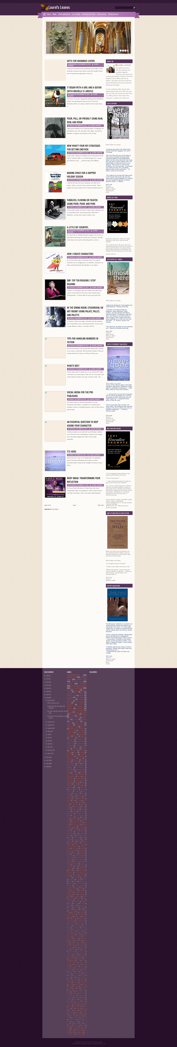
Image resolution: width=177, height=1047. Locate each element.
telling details (74, 818)
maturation (69, 887)
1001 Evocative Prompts (75, 710)
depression (69, 806)
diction (83, 837)
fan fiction (70, 984)
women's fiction (71, 914)
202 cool (83, 772)
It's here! (71, 451)
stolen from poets (82, 905)
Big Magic (74, 918)
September (50, 728)
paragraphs (69, 894)
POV (81, 940)
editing (81, 699)
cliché (80, 758)
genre (68, 807)
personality (77, 1012)
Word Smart (82, 947)
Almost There (83, 787)
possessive (79, 1015)
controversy (71, 971)
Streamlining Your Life (72, 863)
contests (69, 708)
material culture (70, 1002)
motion (70, 1006)
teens (68, 853)
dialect (68, 795)
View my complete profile (117, 98)
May (49, 740)
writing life (71, 677)
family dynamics (81, 795)
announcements (80, 951)
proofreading (70, 813)
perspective (75, 848)
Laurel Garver (124, 65)
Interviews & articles (88, 14)
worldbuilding (75, 772)
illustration (75, 993)
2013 (47, 697)
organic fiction (80, 892)
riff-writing (82, 848)
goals (78, 763)
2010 (47, 763)
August (49, 731)
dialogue (84, 719)
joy (78, 842)
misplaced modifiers (71, 888)
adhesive (75, 864)
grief (83, 763)
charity (75, 868)
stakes (74, 905)
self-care (83, 727)
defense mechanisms (76, 973)
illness (68, 993)
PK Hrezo (71, 940)
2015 (47, 691)
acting (79, 949)
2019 (47, 678)
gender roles (77, 990)
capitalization (70, 833)
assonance (81, 866)
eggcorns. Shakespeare (81, 977)
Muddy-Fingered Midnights (77, 728)
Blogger (100, 1042)
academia (73, 949)
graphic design (75, 807)
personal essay (70, 1012)
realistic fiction (75, 1021)
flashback (69, 988)
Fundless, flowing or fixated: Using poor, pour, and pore (82, 201)
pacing (68, 761)
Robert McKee (74, 804)
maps (83, 1001)
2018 (47, 682)
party (75, 894)
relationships (81, 798)
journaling (69, 767)
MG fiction (78, 934)
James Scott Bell (76, 824)
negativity (78, 1008)
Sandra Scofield (78, 942)
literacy (75, 999)
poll (67, 1015)
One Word (76, 938)
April (49, 743)
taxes (68, 818)
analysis (82, 864)
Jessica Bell (80, 743)
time (81, 909)
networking (73, 750)
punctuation (70, 787)
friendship (69, 841)
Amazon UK (109, 418)
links (76, 692)
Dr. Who (71, 789)
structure (69, 852)
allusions (83, 789)
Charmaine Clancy (81, 920)
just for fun (77, 681)
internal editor (81, 995)
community (76, 749)
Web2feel (79, 1043)
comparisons (77, 964)
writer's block (74, 721)
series (68, 815)
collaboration (69, 964)
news (81, 750)
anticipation (69, 866)
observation (80, 767)
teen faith (76, 909)
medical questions (81, 1002)
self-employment (80, 813)
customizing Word (79, 874)
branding (77, 791)
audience (69, 791)
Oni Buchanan (83, 938)
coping (70, 837)
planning (69, 752)
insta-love (71, 842)
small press (76, 1025)
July (49, 734)
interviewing (81, 765)
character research (71, 962)
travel (76, 787)
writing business (71, 763)
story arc (70, 780)
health (73, 991)
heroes (68, 809)
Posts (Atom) (55, 509)
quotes (79, 898)
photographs (77, 1013)
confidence (69, 872)
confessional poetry (80, 967)
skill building (81, 850)
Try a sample (76, 14)
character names (71, 758)
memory (75, 1004)
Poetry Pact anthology (79, 861)
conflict (75, 719)
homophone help (72, 727)
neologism (84, 1008)
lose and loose (76, 1001)
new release (75, 890)
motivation (76, 760)
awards (69, 725)
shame (81, 1023)
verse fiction (82, 853)
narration (82, 784)
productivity (70, 699)
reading (72, 738)
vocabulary (82, 912)
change (69, 835)
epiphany (69, 980)
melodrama (69, 1004)
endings (69, 839)
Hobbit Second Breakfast (79, 929)
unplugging (82, 818)
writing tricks (70, 916)
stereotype (82, 1026)
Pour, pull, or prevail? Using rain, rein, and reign (57, 712)
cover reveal (76, 793)
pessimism (84, 1012)
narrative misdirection (72, 846)
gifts (75, 841)
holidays (84, 749)
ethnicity (76, 980)
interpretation (70, 997)
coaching (82, 962)
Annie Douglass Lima (80, 855)
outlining (75, 1010)
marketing (70, 704)
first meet (83, 986)
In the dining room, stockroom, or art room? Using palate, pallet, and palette (85, 311)
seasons (69, 905)
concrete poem (70, 967)
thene (72, 1030)
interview (75, 736)
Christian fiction (80, 741)
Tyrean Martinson (81, 945)
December (50, 700)
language (83, 997)
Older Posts (101, 505)
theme (68, 772)
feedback (69, 796)
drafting (84, 714)
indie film (71, 883)
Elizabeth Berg (80, 857)
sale (72, 1023)
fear (84, 806)
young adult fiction (78, 686)
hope (79, 776)
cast (76, 833)
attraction (82, 830)
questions (75, 761)
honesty (83, 809)
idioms (79, 841)
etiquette (82, 980)
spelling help (70, 732)
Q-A (72, 942)
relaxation (69, 901)
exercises (69, 877)
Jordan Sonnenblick (71, 931)
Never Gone (79, 723)
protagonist (71, 898)
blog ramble (79, 703)
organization (70, 769)
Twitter (76, 789)
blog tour (80, 738)
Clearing (80, 802)
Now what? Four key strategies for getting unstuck (83, 147)
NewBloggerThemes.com (99, 1043)
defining (84, 973)
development (77, 837)
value (68, 912)
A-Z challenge (77, 688)
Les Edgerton (76, 933)
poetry (69, 684)
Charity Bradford (70, 920)
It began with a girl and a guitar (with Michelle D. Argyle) (84, 89)
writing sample (80, 732)
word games (81, 914)
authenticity (82, 955)
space (68, 1026)
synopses (82, 907)
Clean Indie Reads (80, 712)
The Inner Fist (82, 944)
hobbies (75, 881)
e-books (69, 784)
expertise (69, 982)
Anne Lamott (80, 780)
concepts (83, 966)
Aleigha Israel (77, 916)
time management (79, 1030)
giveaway (79, 725)
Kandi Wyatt (79, 931)
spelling (78, 817)
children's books (82, 868)
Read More (96, 78)
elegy (70, 979)
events (73, 795)
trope (75, 754)
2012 (47, 757)
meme (76, 887)
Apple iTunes (110, 187)
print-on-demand (72, 1019)
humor (68, 736)
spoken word (75, 1026)
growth (68, 991)
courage (81, 774)
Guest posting (101, 14)
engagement (75, 979)
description (81, 730)
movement (79, 796)
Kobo (107, 192)
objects (70, 1010)
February (50, 750)
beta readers (79, 958)
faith (68, 703)
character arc (80, 745)
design (83, 793)
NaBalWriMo (70, 782)
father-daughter (77, 984)
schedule (82, 903)
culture (77, 971)
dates (68, 876)
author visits (69, 956)
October (50, 725)
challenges (69, 868)
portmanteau (73, 1015)
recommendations (80, 899)
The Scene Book (71, 945)
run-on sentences (71, 850)
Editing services (113, 14)
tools (80, 704)
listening (69, 885)
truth (77, 1032)
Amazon (108, 186)
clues (70, 870)
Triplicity (83, 804)
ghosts (83, 990)
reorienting (76, 901)
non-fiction (82, 890)
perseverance (80, 785)
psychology (70, 747)
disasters (75, 876)
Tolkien (75, 828)
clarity (73, 835)
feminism (84, 984)
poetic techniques (80, 769)
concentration (75, 966)
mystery (80, 888)
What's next (73, 365)
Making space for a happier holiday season (81, 174)
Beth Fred (84, 916)
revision (83, 684)
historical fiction (75, 809)
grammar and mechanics (75, 706)
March (49, 747)
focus (74, 988)
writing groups (76, 820)
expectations (77, 839)
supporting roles (81, 771)
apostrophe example (71, 953)
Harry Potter (79, 697)
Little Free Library (71, 934)
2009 (47, 766)
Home (49, 14)
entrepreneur (82, 979)
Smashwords (110, 190)
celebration (82, 833)
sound (82, 761)
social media (70, 817)
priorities (84, 896)
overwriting (83, 736)
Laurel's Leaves (59, 7)
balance (77, 782)
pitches (83, 1013)
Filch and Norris (77, 925)
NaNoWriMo (70, 861)
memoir (68, 811)
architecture (69, 955)
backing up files (78, 956)
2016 (47, 688)
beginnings (69, 831)
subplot (68, 1028)
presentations (83, 1017)
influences (69, 739)
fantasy (81, 734)
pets (75, 798)
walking (81, 1032)
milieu (83, 887)
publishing (80, 739)
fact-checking (76, 877)
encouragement (71, 776)
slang (85, 1023)
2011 (47, 760)
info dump (82, 993)
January (50, 753)
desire (70, 975)
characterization (73, 675)
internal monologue (80, 883)
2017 (47, 685)
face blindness (83, 982)
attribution (76, 955)
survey (70, 907)
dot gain (68, 977)
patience (75, 811)
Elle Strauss (81, 923)
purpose (80, 1019)
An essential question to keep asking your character (82, 423)
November (50, 721)
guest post (81, 679)
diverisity (82, 876)
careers (78, 960)
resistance (84, 901)
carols (83, 960)
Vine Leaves (69, 947)
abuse (68, 949)
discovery (83, 975)
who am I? (79, 701)
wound (68, 820)
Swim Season (74, 944)
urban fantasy (80, 910)
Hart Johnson (76, 927)
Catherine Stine (81, 918)
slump (70, 1025)
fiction (70, 986)
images (84, 841)
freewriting (84, 877)
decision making (71, 734)
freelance (71, 990)
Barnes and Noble (122, 499)
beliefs (85, 956)
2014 (47, 694)
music (82, 760)
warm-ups (78, 800)
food (78, 988)
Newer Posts (47, 505)
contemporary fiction (81, 835)
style (83, 817)
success (75, 852)
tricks (72, 1032)
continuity (84, 969)
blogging (69, 712)
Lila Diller (83, 933)
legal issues (69, 999)
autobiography (80, 756)
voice (77, 747)
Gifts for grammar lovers (81, 61)
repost (75, 752)
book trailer (70, 774)
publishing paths (80, 778)
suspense (82, 852)
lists (74, 796)
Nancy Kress (77, 936)
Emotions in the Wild (77, 822)
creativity (76, 690)
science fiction (70, 771)
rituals (70, 903)
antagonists (70, 745)
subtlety (73, 1028)
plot (82, 692)
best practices (72, 958)
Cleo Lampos (70, 922)
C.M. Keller (70, 857)
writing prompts (71, 695)
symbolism (76, 907)
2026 (47, 675)
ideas (68, 690)
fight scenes (76, 986)
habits (70, 881)
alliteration (71, 951)
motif (85, 1004)
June (49, 737)
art (75, 866)
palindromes (82, 1010)
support (69, 800)
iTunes (108, 664)
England (69, 859)
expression (75, 982)
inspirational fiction (71, 995)
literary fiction (82, 999)
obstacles (69, 892)
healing (83, 807)
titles (85, 909)
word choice (70, 855)
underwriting (72, 910)
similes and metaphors (78, 815)
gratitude (84, 879)
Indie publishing (74, 714)
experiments (77, 806)
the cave (79, 1028)
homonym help (82, 881)
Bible (69, 918)
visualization (74, 912)
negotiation (69, 785)
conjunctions (69, 969)
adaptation (84, 949)
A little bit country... (78, 227)
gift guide (78, 879)
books (83, 782)
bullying (73, 960)
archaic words (81, 953)
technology (69, 909)
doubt (73, 977)
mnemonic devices (79, 844)
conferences (82, 870)
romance (82, 752)
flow (83, 839)
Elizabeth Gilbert (71, 923)
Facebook (69, 925)
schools (76, 1023)
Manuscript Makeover (79, 859)
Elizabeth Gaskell (80, 922)
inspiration (80, 708)
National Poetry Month (75, 693)
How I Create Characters (80, 254)
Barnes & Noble (110, 189)
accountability (81, 828)
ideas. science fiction (80, 991)
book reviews (74, 717)
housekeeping (70, 765)
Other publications (64, 14)
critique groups (82, 716)
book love (80, 831)
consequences (77, 969)
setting (72, 716)
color (75, 870)
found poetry (83, 988)
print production (76, 896)
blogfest (81, 695)
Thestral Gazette (71, 730)
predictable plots (75, 1017)
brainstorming (70, 741)
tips (73, 800)
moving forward (77, 1006)
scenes (76, 903)
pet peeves (70, 1013)
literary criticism (79, 885)
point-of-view (82, 811)
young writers (79, 1034)
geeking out (71, 879)
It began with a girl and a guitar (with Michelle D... (56, 707)
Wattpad (76, 947)
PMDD (76, 940)
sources (83, 1025)
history (75, 784)
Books (54, 14)
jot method (76, 997)
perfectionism (82, 894)
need (73, 1008)
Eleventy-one (70, 743)
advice (68, 830)
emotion (69, 701)
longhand (69, 1001)
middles (80, 1004)
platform (69, 896)
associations (75, 830)
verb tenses (74, 853)
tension (69, 754)
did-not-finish (76, 975)
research (69, 697)
